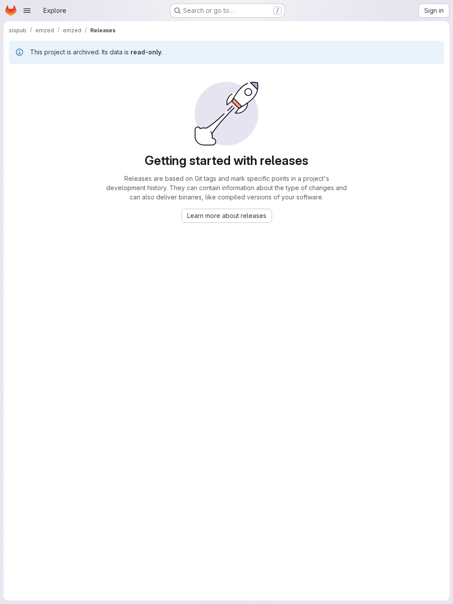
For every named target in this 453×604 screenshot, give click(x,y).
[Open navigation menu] (27, 11)
